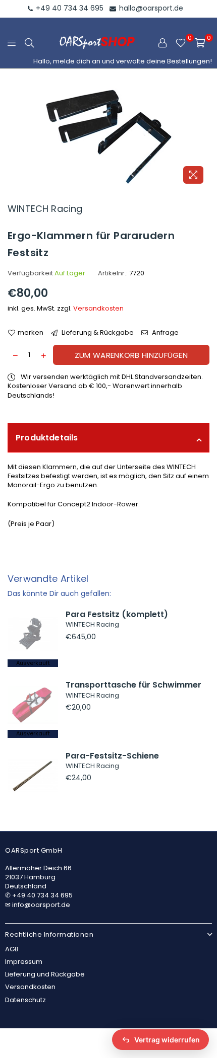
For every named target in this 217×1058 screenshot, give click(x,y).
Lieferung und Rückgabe (45, 974)
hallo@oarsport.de (150, 8)
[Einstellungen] (162, 42)
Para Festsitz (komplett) (117, 614)
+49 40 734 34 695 (68, 8)
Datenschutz (25, 1000)
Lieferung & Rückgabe (97, 332)
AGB (12, 949)
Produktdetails (47, 437)
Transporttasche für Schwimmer (133, 685)
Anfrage (164, 332)
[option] (108, 136)
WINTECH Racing (45, 208)
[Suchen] (29, 42)
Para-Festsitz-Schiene (112, 756)
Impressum (23, 961)
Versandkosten (98, 308)
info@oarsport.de (41, 905)
